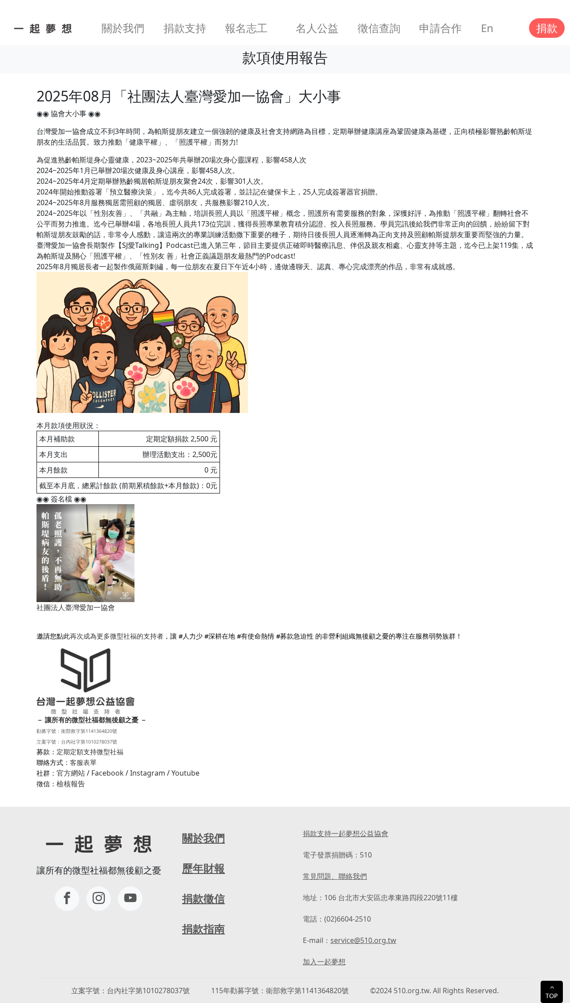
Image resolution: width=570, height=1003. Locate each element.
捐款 (547, 27)
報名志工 (246, 27)
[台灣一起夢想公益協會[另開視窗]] (98, 898)
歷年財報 (203, 868)
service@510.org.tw (363, 940)
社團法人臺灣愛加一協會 (76, 607)
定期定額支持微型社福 (90, 751)
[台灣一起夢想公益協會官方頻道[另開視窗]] (130, 898)
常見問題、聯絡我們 (335, 876)
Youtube (185, 773)
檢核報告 (71, 784)
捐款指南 (203, 928)
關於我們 (123, 27)
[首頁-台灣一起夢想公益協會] (41, 28)
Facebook (107, 773)
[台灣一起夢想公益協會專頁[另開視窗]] (67, 898)
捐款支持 (184, 27)
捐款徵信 (203, 898)
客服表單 (83, 762)
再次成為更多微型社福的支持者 (116, 635)
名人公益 (317, 27)
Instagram (147, 773)
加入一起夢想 (324, 962)
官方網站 (71, 773)
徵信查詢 (379, 27)
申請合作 (440, 27)
